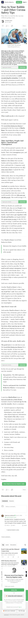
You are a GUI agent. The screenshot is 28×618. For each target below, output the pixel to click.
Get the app (22, 611)
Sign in (24, 2)
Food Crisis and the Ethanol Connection (10, 550)
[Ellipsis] (26, 515)
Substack (6, 614)
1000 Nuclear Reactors (8, 561)
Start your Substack (10, 611)
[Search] (25, 544)
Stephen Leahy (8, 20)
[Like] (2, 25)
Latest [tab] (7, 545)
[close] (23, 568)
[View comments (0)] (8, 557)
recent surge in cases (10, 219)
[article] (14, 553)
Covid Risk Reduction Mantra (13, 126)
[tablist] (8, 501)
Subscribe (19, 2)
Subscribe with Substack (15, 596)
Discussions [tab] (13, 545)
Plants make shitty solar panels (9, 553)
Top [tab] (3, 545)
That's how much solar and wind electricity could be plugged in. (10, 563)
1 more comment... (6, 537)
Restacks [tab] (11, 501)
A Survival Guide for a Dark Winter (11, 398)
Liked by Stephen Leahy (11, 517)
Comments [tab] (5, 501)
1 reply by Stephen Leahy (12, 530)
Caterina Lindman (9, 515)
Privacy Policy (19, 602)
